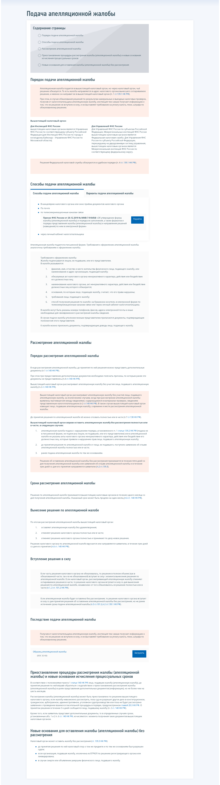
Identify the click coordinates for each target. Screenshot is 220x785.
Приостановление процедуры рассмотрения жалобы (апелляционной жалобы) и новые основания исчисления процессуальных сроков (91, 57)
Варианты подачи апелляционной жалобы (109, 193)
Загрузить (139, 652)
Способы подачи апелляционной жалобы (63, 42)
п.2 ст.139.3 (102, 466)
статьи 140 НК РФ (79, 682)
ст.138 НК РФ (134, 417)
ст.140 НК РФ (52, 370)
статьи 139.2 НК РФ (127, 430)
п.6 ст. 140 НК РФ (133, 497)
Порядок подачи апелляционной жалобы (62, 35)
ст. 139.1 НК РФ (128, 162)
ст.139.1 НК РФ (122, 94)
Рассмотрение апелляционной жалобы (61, 48)
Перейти (137, 219)
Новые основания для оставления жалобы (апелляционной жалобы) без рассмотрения (85, 64)
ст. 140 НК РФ (118, 708)
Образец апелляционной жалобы (49, 651)
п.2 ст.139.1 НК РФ (111, 604)
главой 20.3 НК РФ (130, 705)
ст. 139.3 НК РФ (99, 741)
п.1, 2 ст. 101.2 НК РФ (57, 587)
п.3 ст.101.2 (96, 604)
